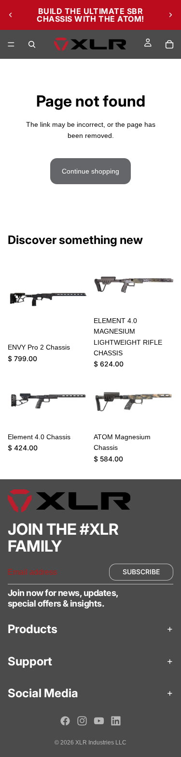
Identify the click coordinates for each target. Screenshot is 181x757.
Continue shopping (90, 171)
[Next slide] (170, 15)
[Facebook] (65, 721)
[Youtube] (99, 721)
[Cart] (169, 44)
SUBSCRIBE (141, 572)
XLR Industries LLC (100, 742)
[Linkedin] (116, 721)
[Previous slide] (10, 15)
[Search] (31, 44)
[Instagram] (82, 721)
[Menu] (11, 44)
